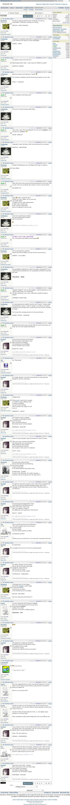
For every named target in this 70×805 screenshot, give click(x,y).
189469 (50, 395)
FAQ (41, 799)
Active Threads (39, 9)
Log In (67, 7)
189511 (50, 522)
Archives (45, 799)
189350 (50, 195)
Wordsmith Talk (4, 7)
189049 (50, 18)
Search (52, 4)
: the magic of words (11, 1)
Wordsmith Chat (39, 801)
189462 (50, 337)
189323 (50, 142)
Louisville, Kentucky (5, 69)
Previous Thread (14, 13)
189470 (50, 415)
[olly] (6, 367)
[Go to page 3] (51, 16)
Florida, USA (3, 354)
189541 (50, 682)
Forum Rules (4, 792)
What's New (45, 4)
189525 (50, 622)
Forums (12, 7)
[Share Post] (46, 18)
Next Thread (38, 13)
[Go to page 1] (34, 16)
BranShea (33, 37)
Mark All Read (14, 792)
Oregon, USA (3, 55)
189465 (50, 375)
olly (34, 375)
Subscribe (36, 799)
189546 (50, 763)
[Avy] (6, 534)
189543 (50, 725)
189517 (50, 562)
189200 (50, 107)
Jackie (33, 72)
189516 (50, 542)
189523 (50, 601)
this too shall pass (4, 619)
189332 (50, 163)
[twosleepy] (5, 473)
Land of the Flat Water (5, 679)
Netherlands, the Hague (6, 34)
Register (61, 7)
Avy (34, 18)
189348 (50, 181)
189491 (50, 460)
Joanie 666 (32, 142)
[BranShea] (5, 28)
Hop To (11, 785)
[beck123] (6, 349)
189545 (50, 744)
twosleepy (32, 482)
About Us (38, 4)
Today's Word (20, 799)
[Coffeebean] (6, 49)
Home (14, 799)
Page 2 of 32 (27, 16)
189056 (50, 37)
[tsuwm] (6, 614)
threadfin (21, 586)
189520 (50, 582)
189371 (50, 249)
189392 (50, 288)
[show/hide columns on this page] (69, 9)
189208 (50, 128)
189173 (50, 72)
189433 (50, 323)
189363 (50, 214)
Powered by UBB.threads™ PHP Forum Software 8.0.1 (35, 804)
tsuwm (33, 622)
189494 (50, 501)
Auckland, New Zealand (6, 372)
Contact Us (64, 4)
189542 (50, 703)
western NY (3, 479)
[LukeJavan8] (5, 672)
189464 (50, 358)
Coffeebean (32, 57)
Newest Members (57, 25)
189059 (50, 57)
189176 (50, 92)
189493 (50, 482)
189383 (50, 267)
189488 (50, 436)
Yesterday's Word (28, 799)
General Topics (19, 7)
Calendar (31, 9)
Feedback (54, 799)
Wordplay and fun (29, 7)
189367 (50, 234)
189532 (50, 660)
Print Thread (3, 15)
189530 (50, 641)
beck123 (33, 358)
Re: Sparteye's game (8, 18)
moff (17, 400)
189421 (50, 302)
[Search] (66, 9)
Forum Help (55, 792)
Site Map (57, 4)
